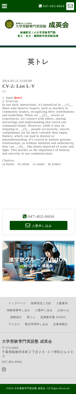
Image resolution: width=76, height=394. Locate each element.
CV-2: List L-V (18, 86)
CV (4, 91)
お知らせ (63, 310)
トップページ (17, 303)
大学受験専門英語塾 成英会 (29, 388)
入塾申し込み (44, 310)
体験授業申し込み (18, 310)
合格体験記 (60, 324)
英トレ (31, 317)
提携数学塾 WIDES (53, 317)
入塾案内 (62, 303)
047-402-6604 (53, 6)
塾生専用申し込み (36, 324)
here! (18, 97)
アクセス (14, 324)
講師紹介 (16, 317)
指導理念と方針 (41, 303)
